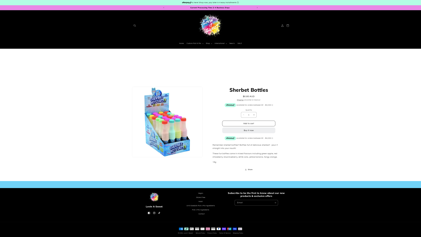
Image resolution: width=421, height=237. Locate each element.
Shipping (240, 100)
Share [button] (250, 169)
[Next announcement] (257, 7)
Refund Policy (200, 233)
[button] (134, 25)
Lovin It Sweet (188, 233)
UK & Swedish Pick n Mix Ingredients (200, 205)
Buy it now (249, 130)
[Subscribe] (275, 203)
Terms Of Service (225, 233)
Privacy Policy (212, 233)
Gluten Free (200, 197)
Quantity (249, 110)
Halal (201, 201)
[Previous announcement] (163, 7)
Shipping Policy (238, 233)
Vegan (200, 193)
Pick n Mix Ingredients (200, 210)
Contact (201, 214)
